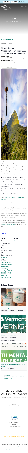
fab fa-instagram (7, 436)
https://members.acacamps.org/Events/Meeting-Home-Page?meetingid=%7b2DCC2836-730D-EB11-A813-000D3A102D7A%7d (6, 270)
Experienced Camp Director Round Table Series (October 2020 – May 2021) (19, 376)
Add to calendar (9, 234)
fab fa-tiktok (18, 438)
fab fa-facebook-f (20, 436)
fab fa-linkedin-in (11, 438)
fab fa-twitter (13, 436)
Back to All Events (7, 39)
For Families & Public (14, 430)
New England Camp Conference (14, 426)
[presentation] (13, 297)
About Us (14, 432)
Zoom (16, 241)
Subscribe (14, 404)
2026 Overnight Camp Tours (8, 335)
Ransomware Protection (19, 449)
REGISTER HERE (9, 67)
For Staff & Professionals (14, 422)
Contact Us (14, 1)
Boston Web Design (9, 449)
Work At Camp (14, 428)
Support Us (6, 1)
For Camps (14, 424)
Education (4, 257)
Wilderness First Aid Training (7, 376)
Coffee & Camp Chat (6, 308)
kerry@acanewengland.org (8, 224)
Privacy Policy (16, 446)
